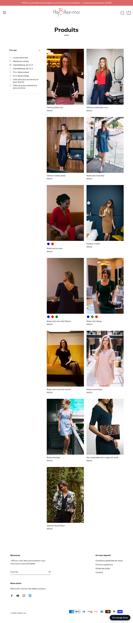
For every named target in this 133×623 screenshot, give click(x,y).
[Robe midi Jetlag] (105, 286)
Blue (48, 243)
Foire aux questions (104, 564)
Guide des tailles (102, 568)
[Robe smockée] (65, 427)
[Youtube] (17, 595)
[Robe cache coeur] (65, 213)
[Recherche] (122, 13)
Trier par (13, 50)
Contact (99, 572)
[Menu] (4, 12)
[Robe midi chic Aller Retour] (65, 286)
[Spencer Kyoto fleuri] (65, 495)
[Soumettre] (49, 572)
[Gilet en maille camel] (65, 145)
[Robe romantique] (105, 359)
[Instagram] (24, 595)
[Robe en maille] (105, 213)
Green (56, 316)
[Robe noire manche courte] (65, 359)
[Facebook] (11, 595)
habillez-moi (21, 613)
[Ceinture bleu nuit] (65, 77)
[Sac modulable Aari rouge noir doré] (105, 427)
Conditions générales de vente (109, 560)
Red (52, 243)
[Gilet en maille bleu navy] (105, 77)
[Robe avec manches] (105, 145)
